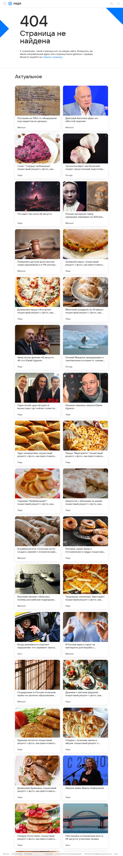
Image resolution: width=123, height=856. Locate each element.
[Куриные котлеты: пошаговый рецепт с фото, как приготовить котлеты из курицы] (37, 730)
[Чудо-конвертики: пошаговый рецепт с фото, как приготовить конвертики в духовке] (37, 443)
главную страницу (52, 57)
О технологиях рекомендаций (69, 854)
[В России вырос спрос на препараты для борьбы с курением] (85, 634)
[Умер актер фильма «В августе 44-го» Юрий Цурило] (37, 347)
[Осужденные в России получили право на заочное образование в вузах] (37, 682)
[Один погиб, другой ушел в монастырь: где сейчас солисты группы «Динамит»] (37, 395)
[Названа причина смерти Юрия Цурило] (85, 395)
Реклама (28, 854)
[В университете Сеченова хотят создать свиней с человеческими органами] (37, 538)
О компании (17, 854)
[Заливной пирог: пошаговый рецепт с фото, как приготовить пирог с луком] (85, 251)
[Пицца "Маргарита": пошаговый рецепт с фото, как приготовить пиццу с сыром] (85, 443)
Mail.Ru (6, 854)
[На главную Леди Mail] (16, 3)
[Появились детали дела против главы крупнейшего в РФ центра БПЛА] (37, 251)
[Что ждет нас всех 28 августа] (37, 203)
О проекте (48, 854)
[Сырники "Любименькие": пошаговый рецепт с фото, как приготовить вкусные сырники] (37, 490)
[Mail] (10, 3)
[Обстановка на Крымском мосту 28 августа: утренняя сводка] (85, 825)
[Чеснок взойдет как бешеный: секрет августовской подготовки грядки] (85, 156)
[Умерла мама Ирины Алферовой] (85, 778)
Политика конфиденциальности (98, 854)
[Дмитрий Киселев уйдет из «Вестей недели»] (85, 108)
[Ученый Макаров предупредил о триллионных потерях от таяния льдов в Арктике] (85, 347)
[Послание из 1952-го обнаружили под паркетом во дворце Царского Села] (37, 108)
